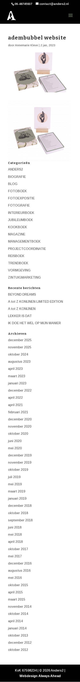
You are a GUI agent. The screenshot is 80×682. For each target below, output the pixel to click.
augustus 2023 (19, 361)
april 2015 (15, 592)
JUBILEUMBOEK (20, 220)
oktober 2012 (18, 650)
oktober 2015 (18, 585)
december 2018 (20, 505)
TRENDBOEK (18, 263)
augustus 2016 (19, 570)
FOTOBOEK (17, 191)
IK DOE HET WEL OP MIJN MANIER (34, 323)
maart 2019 (16, 491)
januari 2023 (17, 383)
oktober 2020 (18, 433)
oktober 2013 (18, 635)
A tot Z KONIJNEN (21, 309)
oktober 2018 (18, 513)
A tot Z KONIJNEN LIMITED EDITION (35, 301)
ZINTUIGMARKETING (24, 277)
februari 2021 (18, 412)
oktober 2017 (18, 549)
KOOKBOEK (17, 227)
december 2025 (20, 340)
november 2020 (19, 426)
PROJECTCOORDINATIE (27, 249)
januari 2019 (17, 498)
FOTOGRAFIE (19, 205)
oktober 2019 (18, 469)
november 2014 (19, 606)
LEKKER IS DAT (20, 316)
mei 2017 (15, 556)
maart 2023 (16, 376)
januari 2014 (17, 628)
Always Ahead (49, 676)
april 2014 (15, 621)
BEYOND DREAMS (22, 294)
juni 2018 (15, 527)
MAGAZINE (16, 234)
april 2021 (15, 405)
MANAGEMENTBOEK (24, 241)
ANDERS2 (15, 169)
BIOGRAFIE (17, 176)
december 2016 (20, 563)
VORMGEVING (19, 270)
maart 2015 (16, 599)
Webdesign (28, 676)
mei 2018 (15, 534)
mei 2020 (15, 448)
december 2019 (20, 455)
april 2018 (15, 541)
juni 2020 (15, 441)
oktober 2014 (18, 613)
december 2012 (20, 642)
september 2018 (20, 520)
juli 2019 (14, 477)
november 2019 (19, 462)
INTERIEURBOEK (21, 213)
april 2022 (15, 397)
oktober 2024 (18, 354)
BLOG (12, 184)
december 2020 (20, 419)
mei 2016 (15, 577)
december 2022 (20, 390)
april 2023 (15, 368)
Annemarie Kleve (26, 45)
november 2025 (19, 347)
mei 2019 (15, 484)
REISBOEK (16, 256)
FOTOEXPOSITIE (21, 198)
